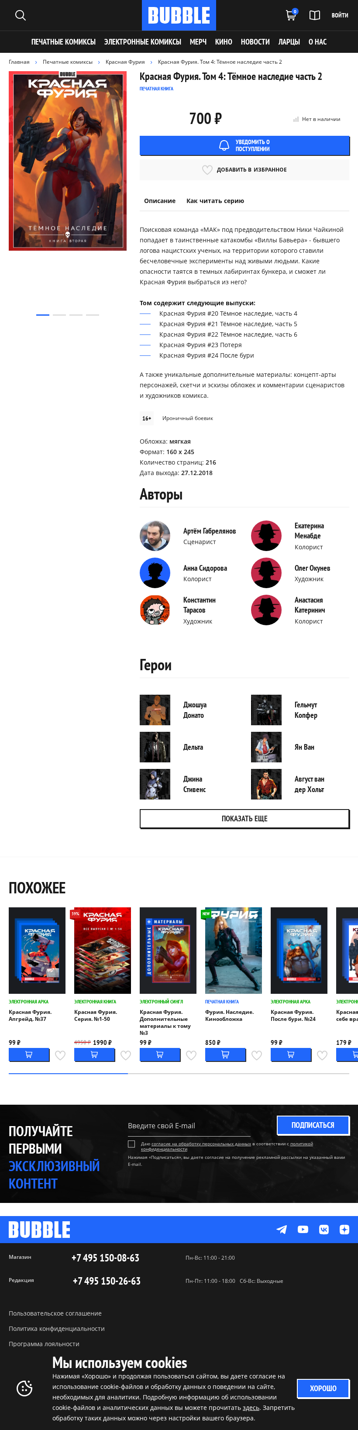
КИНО (223, 42)
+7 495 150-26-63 (107, 1281)
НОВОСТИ (255, 42)
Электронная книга (95, 1001)
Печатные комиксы (63, 42)
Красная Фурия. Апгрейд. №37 (30, 1016)
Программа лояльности (44, 1344)
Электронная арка (28, 1001)
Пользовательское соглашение (55, 1313)
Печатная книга (222, 1001)
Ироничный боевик (187, 418)
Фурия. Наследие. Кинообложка (229, 1016)
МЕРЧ (198, 42)
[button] (42, 315)
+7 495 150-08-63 (105, 1258)
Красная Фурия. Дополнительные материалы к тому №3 (165, 1023)
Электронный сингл (161, 1001)
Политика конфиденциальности (57, 1328)
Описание (160, 200)
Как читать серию (215, 200)
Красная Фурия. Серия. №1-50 (95, 1016)
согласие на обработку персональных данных (201, 1144)
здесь (251, 1407)
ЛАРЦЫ (289, 42)
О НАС (318, 42)
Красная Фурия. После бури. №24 (293, 1016)
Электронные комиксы (142, 42)
